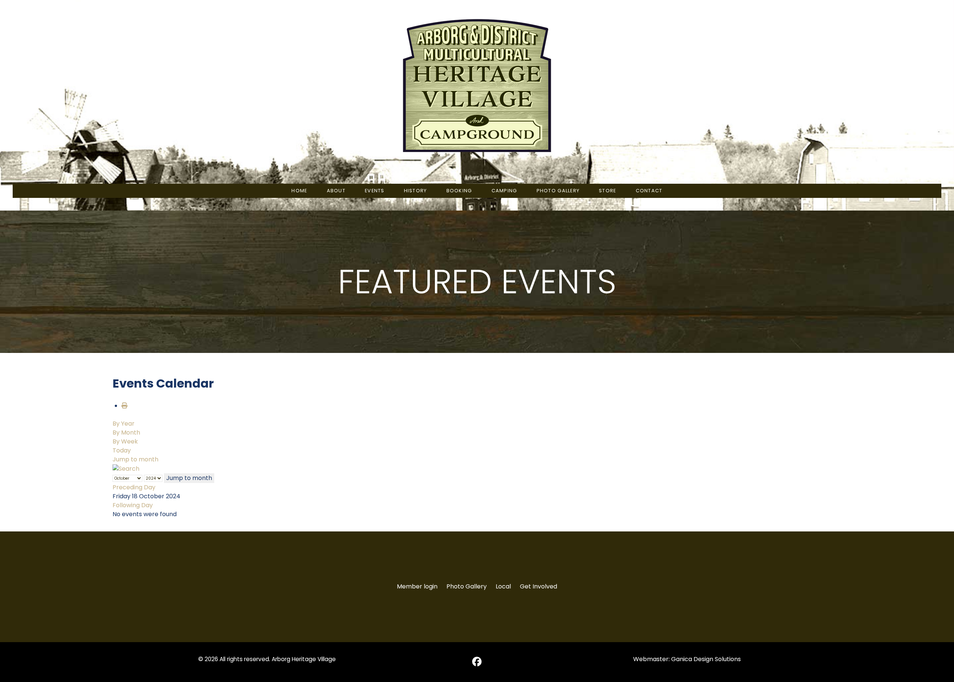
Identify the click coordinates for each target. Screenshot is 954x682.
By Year (124, 423)
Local (503, 586)
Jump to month (135, 459)
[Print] (124, 405)
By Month (126, 432)
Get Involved (538, 586)
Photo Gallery (466, 586)
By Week (125, 441)
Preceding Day (134, 487)
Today (122, 450)
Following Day (133, 505)
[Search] (126, 468)
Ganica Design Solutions (706, 659)
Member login (417, 586)
